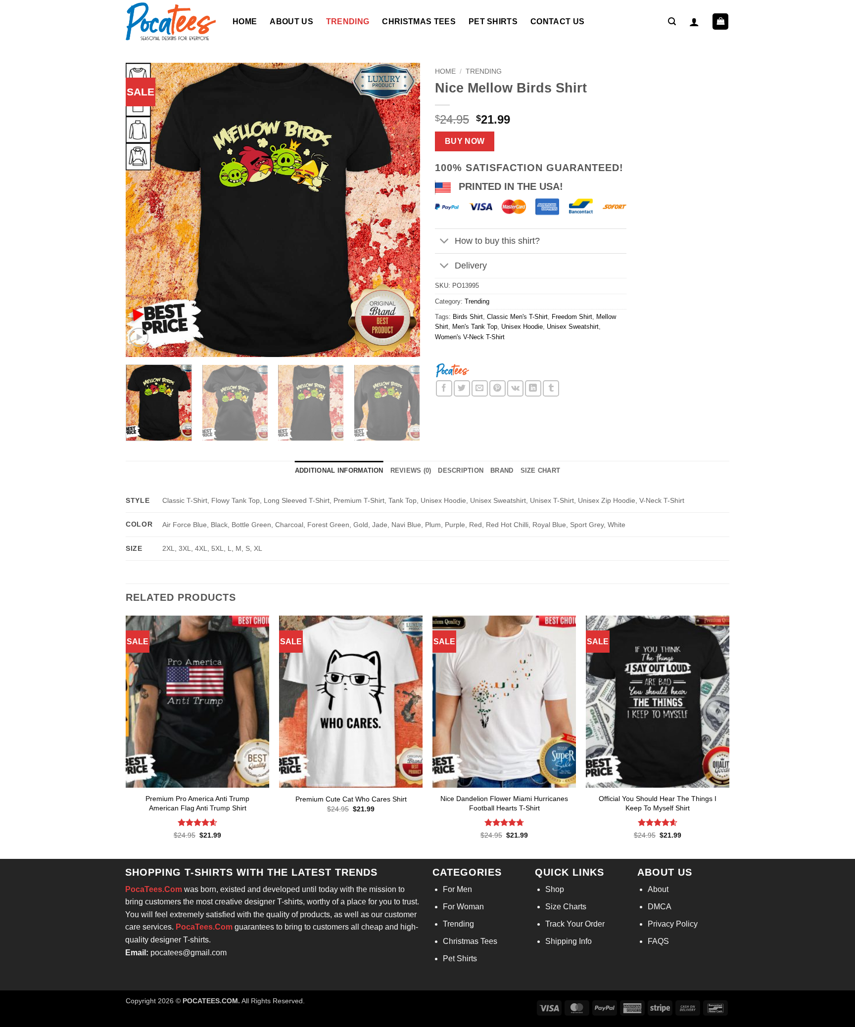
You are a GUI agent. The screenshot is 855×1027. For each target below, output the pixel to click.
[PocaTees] (452, 369)
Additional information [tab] (339, 470)
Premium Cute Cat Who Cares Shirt (351, 799)
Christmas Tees (418, 21)
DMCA (659, 906)
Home (245, 21)
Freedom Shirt (572, 316)
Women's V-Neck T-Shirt (470, 337)
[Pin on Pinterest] (497, 388)
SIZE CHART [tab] (541, 470)
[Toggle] (444, 242)
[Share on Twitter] (462, 388)
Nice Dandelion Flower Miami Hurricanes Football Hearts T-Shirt (504, 803)
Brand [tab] (501, 470)
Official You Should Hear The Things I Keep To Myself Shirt (657, 803)
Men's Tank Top (474, 326)
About (658, 889)
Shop (554, 889)
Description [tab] (460, 470)
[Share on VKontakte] (515, 388)
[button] (672, 21)
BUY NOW (465, 141)
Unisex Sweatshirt (573, 326)
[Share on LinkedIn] (533, 388)
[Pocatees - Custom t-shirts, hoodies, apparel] (172, 21)
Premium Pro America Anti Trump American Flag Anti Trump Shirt (197, 803)
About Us (291, 21)
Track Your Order (575, 924)
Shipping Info (568, 941)
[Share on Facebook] (444, 388)
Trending (348, 21)
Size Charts (565, 906)
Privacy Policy (673, 924)
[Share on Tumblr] (551, 388)
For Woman (463, 906)
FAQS (658, 941)
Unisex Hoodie (522, 326)
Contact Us (557, 21)
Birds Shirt (468, 316)
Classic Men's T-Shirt (517, 316)
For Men (457, 889)
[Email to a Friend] (480, 388)
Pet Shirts (493, 21)
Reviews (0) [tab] (410, 470)
